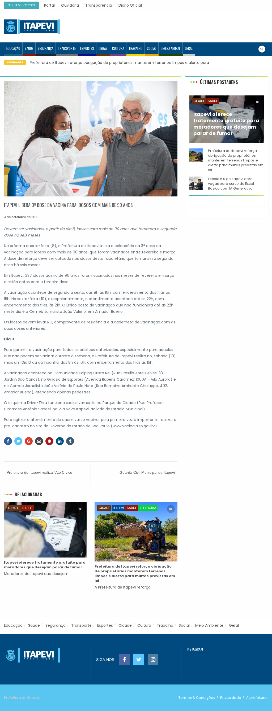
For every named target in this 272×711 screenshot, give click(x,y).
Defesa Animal (170, 48)
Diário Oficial (130, 5)
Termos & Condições (196, 697)
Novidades (15, 62)
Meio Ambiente (209, 625)
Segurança (45, 48)
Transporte (67, 48)
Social (151, 48)
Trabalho (135, 48)
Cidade (13, 508)
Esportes (87, 48)
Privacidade (230, 697)
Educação (13, 48)
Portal (49, 5)
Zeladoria (148, 508)
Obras (103, 48)
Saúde (29, 48)
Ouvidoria (70, 5)
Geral (189, 48)
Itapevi (118, 508)
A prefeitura (256, 697)
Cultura (118, 48)
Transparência (98, 5)
